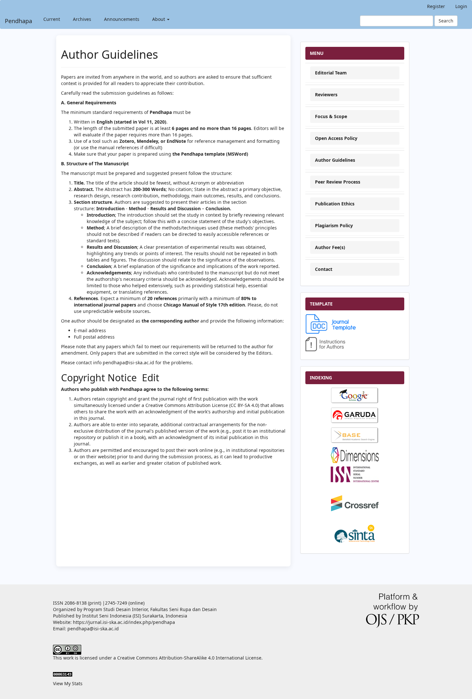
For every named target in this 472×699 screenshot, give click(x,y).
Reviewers (326, 94)
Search (446, 21)
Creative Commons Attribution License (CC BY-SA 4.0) (202, 405)
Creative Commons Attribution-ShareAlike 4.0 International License (189, 658)
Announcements (121, 19)
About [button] (159, 19)
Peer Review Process (337, 182)
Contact (323, 269)
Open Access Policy (336, 138)
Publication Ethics (334, 204)
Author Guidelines (335, 160)
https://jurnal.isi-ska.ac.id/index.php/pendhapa (124, 622)
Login (461, 6)
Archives (82, 19)
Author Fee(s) (330, 247)
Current (51, 19)
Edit (149, 377)
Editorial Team (331, 73)
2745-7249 (116, 603)
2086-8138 (76, 603)
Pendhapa (18, 21)
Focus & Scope (331, 116)
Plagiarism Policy (334, 225)
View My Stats (68, 683)
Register (436, 6)
